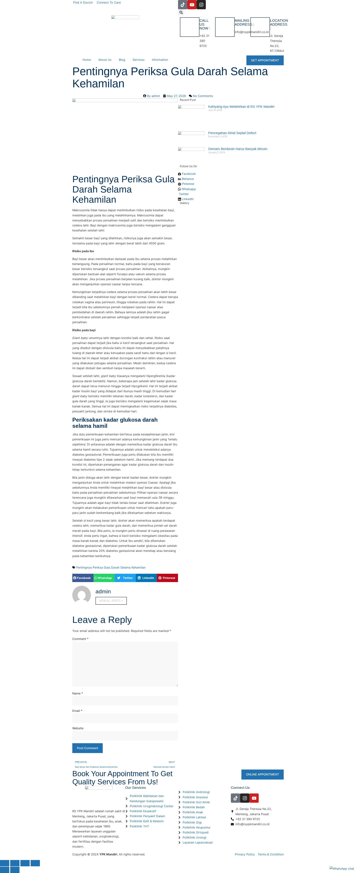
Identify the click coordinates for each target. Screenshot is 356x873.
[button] (181, 12)
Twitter (183, 194)
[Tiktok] (182, 4)
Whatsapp (188, 189)
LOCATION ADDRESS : (279, 24)
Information (160, 60)
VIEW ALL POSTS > (111, 600)
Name (77, 693)
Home (87, 60)
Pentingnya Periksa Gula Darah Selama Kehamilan (111, 567)
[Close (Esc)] (35, 863)
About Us (104, 60)
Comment (80, 639)
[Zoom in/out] (4, 863)
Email (77, 711)
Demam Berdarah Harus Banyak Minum (237, 149)
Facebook (188, 174)
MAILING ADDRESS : (244, 22)
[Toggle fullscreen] (14, 863)
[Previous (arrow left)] (4, 870)
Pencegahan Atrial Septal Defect (232, 133)
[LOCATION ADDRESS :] (260, 27)
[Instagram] (201, 4)
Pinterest (187, 184)
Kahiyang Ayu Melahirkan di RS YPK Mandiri (241, 106)
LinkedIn (187, 199)
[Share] (25, 863)
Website (77, 728)
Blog (122, 60)
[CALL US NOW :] (190, 27)
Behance (187, 179)
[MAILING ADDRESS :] (225, 27)
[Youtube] (192, 4)
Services (138, 60)
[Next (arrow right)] (14, 870)
